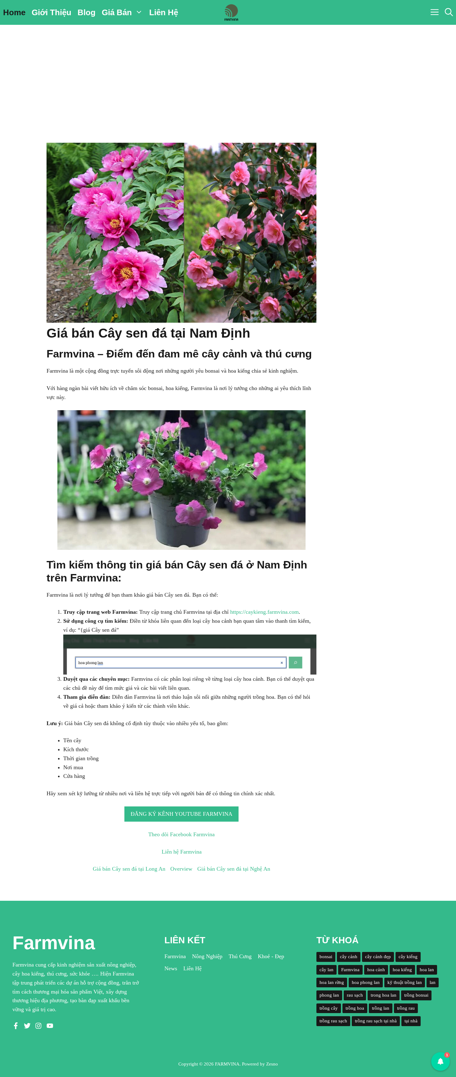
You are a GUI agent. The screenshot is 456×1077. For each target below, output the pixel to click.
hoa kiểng (402, 969)
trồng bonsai (416, 995)
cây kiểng (408, 956)
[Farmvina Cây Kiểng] (231, 12)
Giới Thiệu (51, 12)
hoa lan (427, 969)
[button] (449, 12)
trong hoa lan (383, 995)
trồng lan (380, 1008)
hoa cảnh (376, 969)
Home (14, 12)
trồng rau (406, 1008)
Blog (87, 12)
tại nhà (411, 1020)
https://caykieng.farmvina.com (264, 612)
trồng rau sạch (333, 1020)
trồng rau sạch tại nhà (376, 1020)
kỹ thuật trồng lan (404, 982)
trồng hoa (355, 1008)
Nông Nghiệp (207, 956)
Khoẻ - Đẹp (271, 956)
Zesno (272, 1063)
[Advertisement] (228, 71)
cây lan (326, 969)
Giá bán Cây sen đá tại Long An (129, 869)
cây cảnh (348, 956)
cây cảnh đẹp (378, 956)
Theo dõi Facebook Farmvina (181, 834)
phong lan (329, 995)
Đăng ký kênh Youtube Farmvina (181, 814)
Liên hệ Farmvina (182, 852)
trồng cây (329, 1008)
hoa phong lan (366, 982)
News (170, 968)
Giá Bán (117, 12)
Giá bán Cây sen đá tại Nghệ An (233, 869)
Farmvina (175, 956)
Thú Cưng (240, 956)
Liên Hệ (163, 12)
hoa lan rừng (332, 982)
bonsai (326, 956)
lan (433, 982)
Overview (181, 869)
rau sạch (355, 995)
